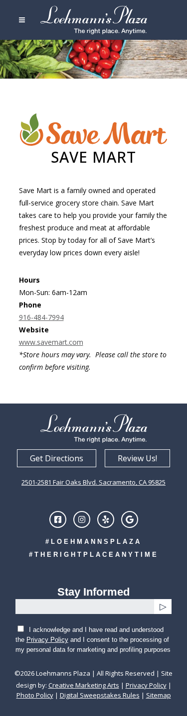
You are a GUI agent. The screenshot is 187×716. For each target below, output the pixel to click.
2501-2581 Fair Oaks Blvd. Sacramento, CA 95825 (93, 482)
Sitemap (158, 695)
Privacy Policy (47, 639)
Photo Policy (34, 695)
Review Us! (137, 458)
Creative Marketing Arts (83, 685)
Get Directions (56, 458)
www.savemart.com (51, 342)
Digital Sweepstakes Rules (100, 695)
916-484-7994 (41, 317)
